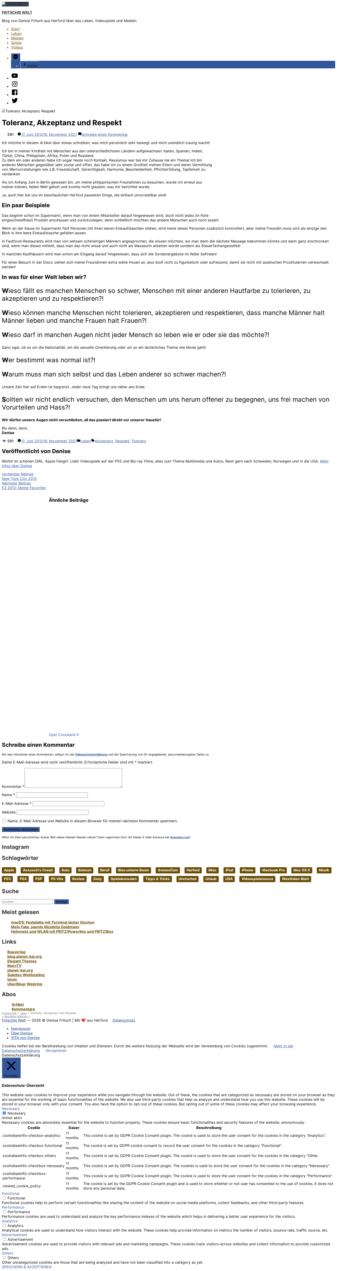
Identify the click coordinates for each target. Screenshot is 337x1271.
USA (229, 879)
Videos (17, 47)
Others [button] (7, 1253)
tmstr (12, 979)
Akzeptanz (104, 441)
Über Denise (22, 1033)
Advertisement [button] (14, 1234)
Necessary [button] (11, 1108)
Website (9, 812)
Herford (193, 870)
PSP (38, 879)
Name (8, 794)
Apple (9, 870)
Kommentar (13, 786)
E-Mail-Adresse (16, 803)
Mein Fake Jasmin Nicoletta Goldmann (45, 927)
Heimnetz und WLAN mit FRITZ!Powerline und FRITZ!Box (62, 931)
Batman (84, 870)
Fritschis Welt (17, 12)
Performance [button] (13, 1207)
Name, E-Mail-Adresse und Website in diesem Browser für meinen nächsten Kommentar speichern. (93, 821)
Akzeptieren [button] (56, 1050)
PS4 (23, 879)
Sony (97, 879)
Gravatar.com (180, 837)
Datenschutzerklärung (91, 754)
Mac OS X (301, 870)
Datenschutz (124, 1020)
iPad (229, 870)
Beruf (104, 870)
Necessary (17, 1113)
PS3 (7, 879)
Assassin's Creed (38, 870)
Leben (16, 33)
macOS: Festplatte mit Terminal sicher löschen (52, 922)
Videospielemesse (257, 879)
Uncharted (187, 879)
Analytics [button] (10, 1221)
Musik (324, 870)
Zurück (32, 66)
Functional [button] (10, 1193)
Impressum (20, 1028)
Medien (17, 38)
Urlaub (211, 879)
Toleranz (138, 441)
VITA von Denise (25, 1037)
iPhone (247, 870)
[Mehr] (15, 57)
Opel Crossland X (64, 734)
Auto (65, 870)
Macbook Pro (273, 870)
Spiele (16, 42)
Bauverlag (16, 952)
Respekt (122, 441)
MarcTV (14, 965)
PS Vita (57, 879)
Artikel (18, 1004)
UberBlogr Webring (24, 984)
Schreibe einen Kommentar (105, 134)
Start (15, 29)
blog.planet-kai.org (24, 956)
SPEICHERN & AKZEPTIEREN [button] (27, 1267)
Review (78, 879)
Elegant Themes (22, 961)
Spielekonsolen (124, 879)
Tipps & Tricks (157, 879)
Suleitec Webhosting (25, 975)
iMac (212, 870)
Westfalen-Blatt (295, 879)
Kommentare (23, 1009)
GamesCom (168, 870)
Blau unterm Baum (133, 870)
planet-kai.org (20, 970)
